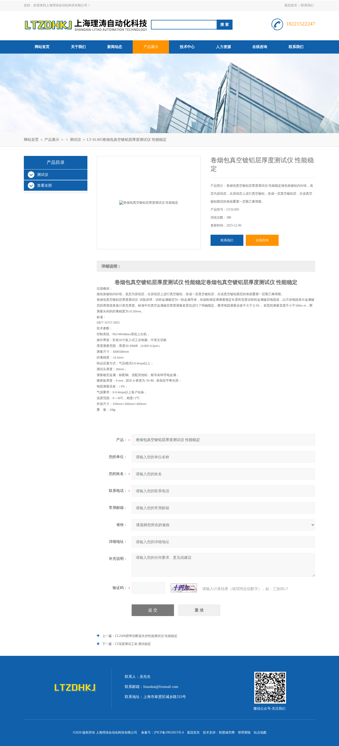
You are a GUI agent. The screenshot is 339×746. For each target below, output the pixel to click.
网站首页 (42, 47)
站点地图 (260, 732)
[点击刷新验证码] (184, 587)
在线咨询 (259, 47)
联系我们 (307, 5)
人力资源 (223, 47)
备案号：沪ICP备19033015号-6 (162, 732)
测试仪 (75, 140)
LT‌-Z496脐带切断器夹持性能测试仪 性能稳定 (146, 636)
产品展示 (151, 47)
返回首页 (290, 5)
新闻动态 (114, 47)
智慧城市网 (227, 732)
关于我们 (78, 47)
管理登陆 (244, 732)
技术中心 (187, 47)
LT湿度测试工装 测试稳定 (133, 644)
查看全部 (44, 185)
